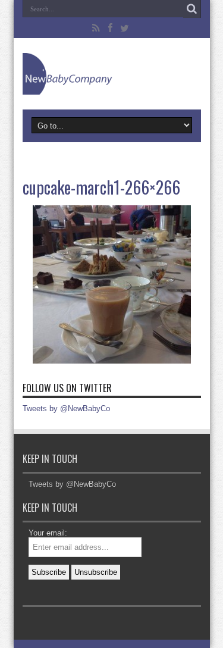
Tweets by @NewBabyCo (66, 408)
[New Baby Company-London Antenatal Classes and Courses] (112, 74)
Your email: (48, 532)
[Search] (192, 9)
